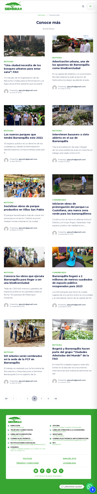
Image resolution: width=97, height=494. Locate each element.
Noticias (8, 61)
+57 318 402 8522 (58, 436)
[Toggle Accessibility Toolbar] (93, 490)
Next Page (55, 398)
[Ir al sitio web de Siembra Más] (14, 420)
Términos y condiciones (27, 463)
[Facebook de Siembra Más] (42, 471)
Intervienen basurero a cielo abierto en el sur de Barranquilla (70, 138)
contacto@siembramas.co (21, 440)
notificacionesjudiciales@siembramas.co (28, 444)
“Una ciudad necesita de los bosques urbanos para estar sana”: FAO (22, 68)
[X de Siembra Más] (61, 471)
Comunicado (59, 200)
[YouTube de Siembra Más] (55, 471)
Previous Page (7, 398)
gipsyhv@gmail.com (28, 90)
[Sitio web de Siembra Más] (36, 471)
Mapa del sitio (69, 458)
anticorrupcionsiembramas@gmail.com (69, 440)
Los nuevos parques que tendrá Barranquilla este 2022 (23, 136)
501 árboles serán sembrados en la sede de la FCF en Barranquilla (23, 359)
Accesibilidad (69, 463)
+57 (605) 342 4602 (17, 432)
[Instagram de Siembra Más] (48, 471)
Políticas (27, 458)
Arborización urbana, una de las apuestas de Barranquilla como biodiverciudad (70, 65)
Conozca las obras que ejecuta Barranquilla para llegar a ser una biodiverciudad (24, 279)
